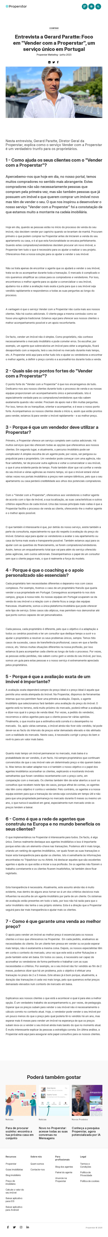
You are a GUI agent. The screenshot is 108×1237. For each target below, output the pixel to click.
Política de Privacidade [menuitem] (86, 1174)
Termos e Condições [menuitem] (85, 1165)
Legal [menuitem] (83, 1156)
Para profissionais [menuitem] (62, 1158)
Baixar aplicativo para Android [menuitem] (14, 1208)
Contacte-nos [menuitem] (38, 1169)
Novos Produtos (80, 1119)
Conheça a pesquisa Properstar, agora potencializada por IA (86, 1131)
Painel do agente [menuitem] (63, 1172)
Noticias (9, 1119)
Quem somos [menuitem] (37, 1163)
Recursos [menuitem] (11, 1156)
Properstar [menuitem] (11, 1163)
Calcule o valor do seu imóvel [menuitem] (15, 1191)
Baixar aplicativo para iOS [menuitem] (14, 1200)
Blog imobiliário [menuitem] (13, 1175)
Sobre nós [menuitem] (36, 1156)
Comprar (54, 28)
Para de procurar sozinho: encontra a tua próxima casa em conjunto (20, 1133)
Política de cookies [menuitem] (89, 1181)
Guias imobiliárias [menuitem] (14, 1169)
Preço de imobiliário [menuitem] (11, 1182)
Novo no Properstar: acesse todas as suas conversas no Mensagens (53, 1133)
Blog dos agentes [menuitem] (64, 1166)
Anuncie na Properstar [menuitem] (61, 1179)
